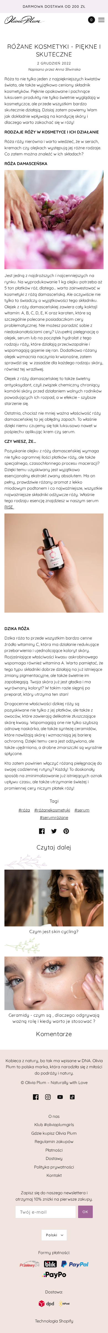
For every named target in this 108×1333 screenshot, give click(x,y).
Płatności (54, 1150)
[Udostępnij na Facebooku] (42, 831)
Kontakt (54, 1175)
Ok (85, 1211)
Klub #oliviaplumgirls (54, 1124)
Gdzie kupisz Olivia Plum (54, 1133)
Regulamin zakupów (54, 1141)
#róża (24, 810)
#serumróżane (54, 817)
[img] (36, 1096)
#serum (81, 810)
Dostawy (54, 1158)
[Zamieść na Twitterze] (54, 831)
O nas (54, 1116)
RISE (9, 507)
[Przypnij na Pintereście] (66, 831)
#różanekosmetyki (52, 810)
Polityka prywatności (54, 1167)
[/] (30, 20)
